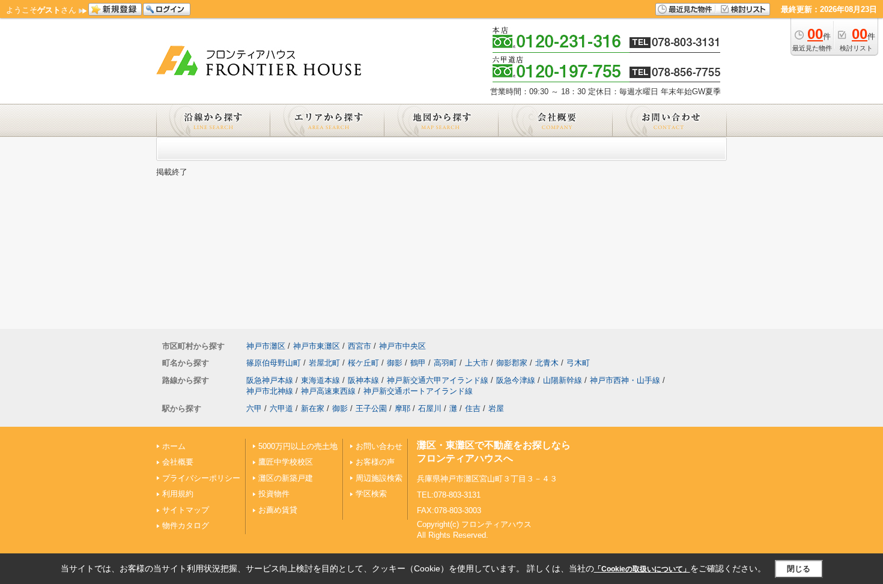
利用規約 (177, 493)
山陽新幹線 (562, 380)
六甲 (254, 408)
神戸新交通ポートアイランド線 (418, 391)
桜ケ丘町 (363, 362)
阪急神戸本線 (269, 380)
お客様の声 (375, 461)
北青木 (547, 362)
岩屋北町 (324, 362)
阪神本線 (363, 380)
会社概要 (177, 461)
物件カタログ (185, 525)
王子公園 (371, 408)
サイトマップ (185, 509)
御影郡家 (511, 362)
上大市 (476, 362)
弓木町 (578, 362)
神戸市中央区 (402, 346)
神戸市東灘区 (316, 346)
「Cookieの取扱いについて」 (642, 569)
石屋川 (430, 408)
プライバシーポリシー (201, 478)
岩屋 (496, 408)
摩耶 (402, 408)
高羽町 (445, 362)
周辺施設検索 (379, 478)
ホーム (174, 446)
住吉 (473, 408)
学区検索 (371, 493)
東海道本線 (320, 380)
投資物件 (274, 493)
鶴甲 (418, 362)
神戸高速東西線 (328, 391)
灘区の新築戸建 (285, 478)
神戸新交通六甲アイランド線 (437, 380)
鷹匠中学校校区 (285, 461)
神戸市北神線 (269, 391)
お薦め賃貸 (277, 509)
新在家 (312, 408)
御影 (394, 362)
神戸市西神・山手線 (625, 380)
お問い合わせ (379, 446)
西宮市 (359, 346)
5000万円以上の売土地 (298, 446)
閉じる (798, 568)
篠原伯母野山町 (273, 362)
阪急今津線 (515, 380)
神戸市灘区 (265, 346)
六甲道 (281, 408)
